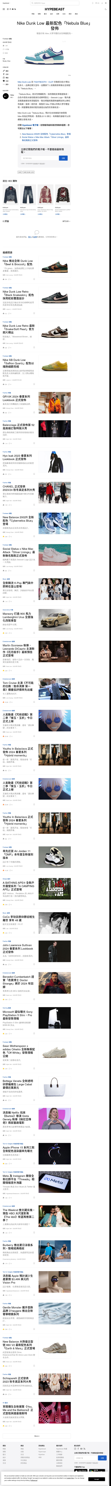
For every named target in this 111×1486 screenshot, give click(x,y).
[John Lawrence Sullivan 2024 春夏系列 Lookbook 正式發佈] (54, 952)
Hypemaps (42, 1451)
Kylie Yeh (9, 439)
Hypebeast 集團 (61, 1449)
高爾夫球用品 (25, 1457)
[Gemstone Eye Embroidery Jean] (28, 194)
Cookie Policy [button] (70, 1478)
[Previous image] (22, 57)
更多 (70, 14)
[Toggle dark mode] (106, 9)
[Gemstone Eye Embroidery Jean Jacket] (11, 194)
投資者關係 (60, 1457)
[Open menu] (4, 9)
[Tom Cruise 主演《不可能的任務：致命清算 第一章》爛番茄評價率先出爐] (54, 690)
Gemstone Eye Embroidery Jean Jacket (11, 210)
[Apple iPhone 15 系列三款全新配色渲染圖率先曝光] (54, 1154)
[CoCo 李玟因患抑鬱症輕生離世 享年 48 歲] (54, 923)
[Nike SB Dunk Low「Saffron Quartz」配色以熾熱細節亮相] (54, 370)
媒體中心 (59, 1451)
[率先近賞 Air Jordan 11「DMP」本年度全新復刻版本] (54, 858)
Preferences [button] (33, 1480)
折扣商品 (24, 1463)
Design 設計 (6, 879)
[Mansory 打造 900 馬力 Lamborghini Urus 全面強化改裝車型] (54, 621)
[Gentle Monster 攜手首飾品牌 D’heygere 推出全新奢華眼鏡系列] (54, 1316)
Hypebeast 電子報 (30, 125)
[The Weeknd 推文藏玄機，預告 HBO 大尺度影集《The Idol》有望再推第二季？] (54, 1219)
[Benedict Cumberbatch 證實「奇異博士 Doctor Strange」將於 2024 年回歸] (54, 986)
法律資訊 (59, 1463)
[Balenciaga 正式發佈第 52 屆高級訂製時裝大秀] (54, 432)
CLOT (50, 81)
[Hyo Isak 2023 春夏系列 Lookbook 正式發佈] (54, 463)
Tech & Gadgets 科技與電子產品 (13, 1144)
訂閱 (63, 158)
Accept (96, 1479)
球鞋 (39, 14)
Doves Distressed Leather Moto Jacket (62, 210)
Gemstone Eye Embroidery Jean (28, 210)
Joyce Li (8, 309)
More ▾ (36, 1436)
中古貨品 (24, 1460)
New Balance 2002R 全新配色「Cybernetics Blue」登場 (46, 133)
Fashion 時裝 (7, 393)
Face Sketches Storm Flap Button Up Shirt (45, 210)
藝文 (45, 14)
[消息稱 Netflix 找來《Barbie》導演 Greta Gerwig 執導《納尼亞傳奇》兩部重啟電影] (54, 1122)
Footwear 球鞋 (7, 39)
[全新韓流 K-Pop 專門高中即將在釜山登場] (54, 590)
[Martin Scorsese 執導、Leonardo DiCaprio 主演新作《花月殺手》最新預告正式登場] (54, 656)
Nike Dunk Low (24, 81)
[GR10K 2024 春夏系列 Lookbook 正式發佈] (54, 403)
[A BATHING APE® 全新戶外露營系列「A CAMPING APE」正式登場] (54, 891)
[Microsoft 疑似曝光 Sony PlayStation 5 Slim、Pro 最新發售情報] (54, 1021)
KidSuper (5, 207)
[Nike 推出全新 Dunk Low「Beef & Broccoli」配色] (54, 268)
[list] (44, 57)
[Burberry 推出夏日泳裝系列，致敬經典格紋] (54, 1252)
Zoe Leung (9, 275)
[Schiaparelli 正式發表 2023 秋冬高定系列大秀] (54, 1384)
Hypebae (41, 1454)
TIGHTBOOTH (40, 81)
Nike (12, 95)
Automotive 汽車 (8, 610)
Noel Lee (9, 666)
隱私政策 (42, 163)
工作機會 (59, 1454)
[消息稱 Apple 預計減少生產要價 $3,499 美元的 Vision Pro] (54, 1283)
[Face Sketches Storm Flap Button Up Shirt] (45, 194)
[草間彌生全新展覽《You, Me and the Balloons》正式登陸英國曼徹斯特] (54, 1414)
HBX (40, 1457)
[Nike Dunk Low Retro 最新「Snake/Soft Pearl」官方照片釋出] (54, 335)
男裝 (22, 1449)
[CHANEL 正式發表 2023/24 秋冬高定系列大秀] (54, 494)
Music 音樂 (6, 579)
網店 (76, 14)
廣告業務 (59, 1460)
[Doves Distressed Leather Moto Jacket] (63, 194)
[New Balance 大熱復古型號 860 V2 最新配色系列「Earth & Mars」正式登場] (54, 1352)
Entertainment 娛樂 (9, 641)
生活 (64, 14)
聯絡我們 (59, 1466)
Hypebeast (42, 1449)
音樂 (57, 14)
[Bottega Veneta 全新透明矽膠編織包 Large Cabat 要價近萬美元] (54, 1088)
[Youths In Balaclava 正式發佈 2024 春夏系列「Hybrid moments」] (54, 757)
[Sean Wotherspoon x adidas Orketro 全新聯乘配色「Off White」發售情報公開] (54, 1055)
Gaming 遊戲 (7, 1008)
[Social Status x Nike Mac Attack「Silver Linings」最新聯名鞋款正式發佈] (54, 558)
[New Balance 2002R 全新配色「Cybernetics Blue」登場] (54, 524)
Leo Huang (9, 566)
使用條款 (35, 163)
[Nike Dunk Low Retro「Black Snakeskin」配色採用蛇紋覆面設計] (54, 300)
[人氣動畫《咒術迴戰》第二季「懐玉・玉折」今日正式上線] (54, 723)
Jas (7, 928)
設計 (51, 14)
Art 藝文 (5, 1403)
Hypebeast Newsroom (12, 1193)
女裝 (22, 1451)
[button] (5, 53)
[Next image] (66, 57)
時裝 (33, 14)
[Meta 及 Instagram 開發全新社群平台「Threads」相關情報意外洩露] (54, 1185)
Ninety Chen (6, 61)
